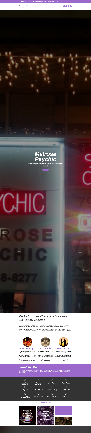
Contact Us (45, 169)
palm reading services (25, 351)
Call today (27, 410)
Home (30, 6)
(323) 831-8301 (23, 1)
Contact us (27, 420)
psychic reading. (25, 372)
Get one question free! (27, 415)
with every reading (45, 416)
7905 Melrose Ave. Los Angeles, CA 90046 (37, 1)
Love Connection (47, 6)
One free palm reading (63, 409)
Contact (54, 6)
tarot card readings (44, 351)
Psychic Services (37, 6)
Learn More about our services (45, 402)
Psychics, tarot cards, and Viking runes (26, 325)
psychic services (24, 329)
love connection (65, 355)
